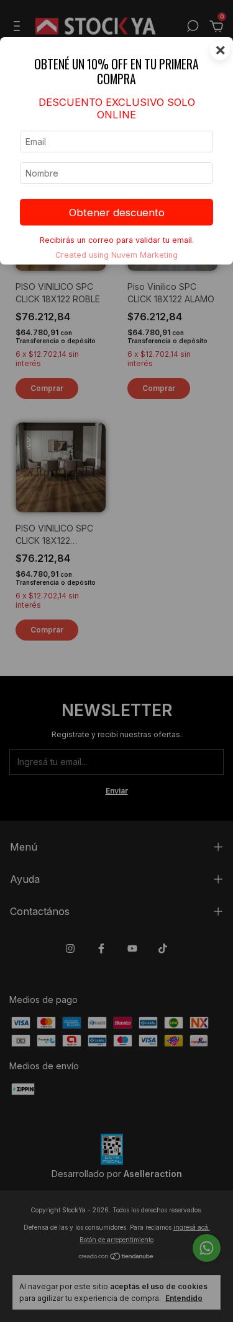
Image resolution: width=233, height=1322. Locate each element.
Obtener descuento (117, 212)
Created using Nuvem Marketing (116, 255)
